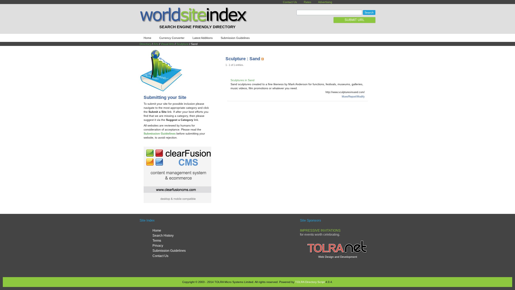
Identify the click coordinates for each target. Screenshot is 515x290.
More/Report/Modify (353, 96)
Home (147, 37)
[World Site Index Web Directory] (194, 21)
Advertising (325, 2)
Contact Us (290, 2)
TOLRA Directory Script (310, 282)
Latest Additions (203, 37)
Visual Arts (167, 44)
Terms (156, 240)
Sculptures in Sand (242, 80)
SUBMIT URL (354, 20)
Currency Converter (171, 37)
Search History (163, 235)
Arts (155, 44)
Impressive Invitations (320, 230)
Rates (307, 2)
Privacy (157, 245)
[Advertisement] (299, 116)
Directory (145, 44)
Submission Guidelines (235, 37)
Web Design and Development (337, 256)
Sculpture (182, 44)
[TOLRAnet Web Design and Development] (337, 252)
